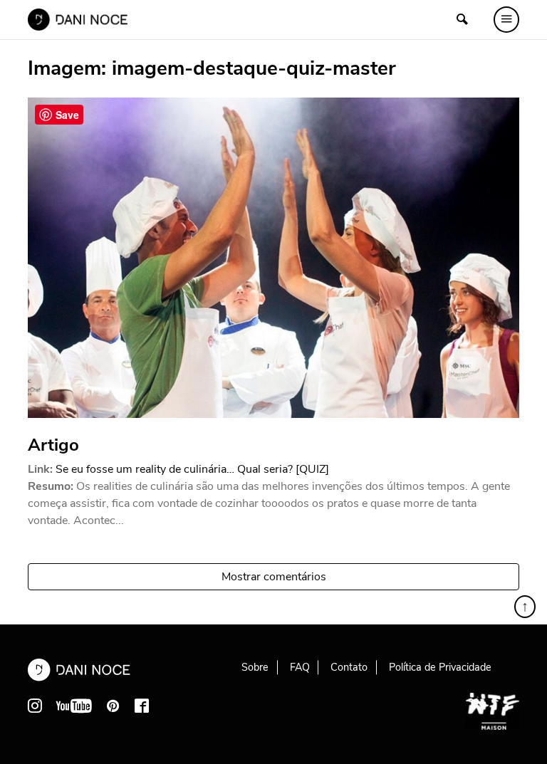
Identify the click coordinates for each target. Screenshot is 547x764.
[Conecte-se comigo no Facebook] (142, 705)
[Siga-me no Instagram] (35, 705)
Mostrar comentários (274, 577)
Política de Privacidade (440, 667)
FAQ (300, 667)
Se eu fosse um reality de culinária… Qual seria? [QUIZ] (192, 469)
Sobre (255, 667)
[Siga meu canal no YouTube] (74, 705)
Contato (349, 667)
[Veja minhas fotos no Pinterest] (113, 705)
